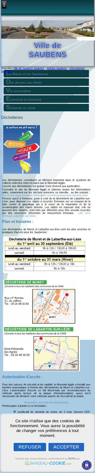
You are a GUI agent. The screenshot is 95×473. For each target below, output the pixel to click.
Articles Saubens (57, 68)
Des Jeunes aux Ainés (24, 81)
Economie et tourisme (23, 98)
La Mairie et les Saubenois (27, 73)
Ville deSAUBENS (47, 50)
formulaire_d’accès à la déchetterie (46, 402)
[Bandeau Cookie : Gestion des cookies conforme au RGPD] (47, 464)
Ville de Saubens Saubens (28, 68)
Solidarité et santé (21, 107)
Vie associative (18, 90)
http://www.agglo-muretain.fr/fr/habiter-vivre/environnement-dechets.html (44, 195)
